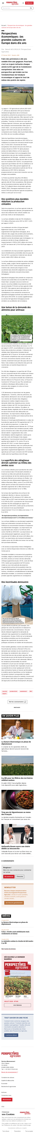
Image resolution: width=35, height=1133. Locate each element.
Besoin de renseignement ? (9, 1072)
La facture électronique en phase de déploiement (16, 743)
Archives (4, 1092)
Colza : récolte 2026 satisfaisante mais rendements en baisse (15, 933)
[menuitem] (23, 3)
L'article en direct (11, 1035)
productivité (13, 691)
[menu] (3, 3)
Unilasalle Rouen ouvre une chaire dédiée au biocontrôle (15, 848)
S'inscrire (20, 876)
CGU (2, 1106)
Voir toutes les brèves (8, 949)
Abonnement (7, 1099)
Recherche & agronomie (8, 1086)
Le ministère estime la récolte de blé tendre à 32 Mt (17, 942)
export (4, 693)
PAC (31, 691)
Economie (4, 1083)
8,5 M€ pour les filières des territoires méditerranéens (17, 779)
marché (5, 691)
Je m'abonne (17, 1005)
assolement (23, 691)
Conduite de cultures (7, 1077)
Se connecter (8, 876)
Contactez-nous (6, 1095)
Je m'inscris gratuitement (14, 902)
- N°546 (11, 1001)
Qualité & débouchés (7, 1080)
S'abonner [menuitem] (29, 3)
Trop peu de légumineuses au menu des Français (16, 813)
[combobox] (17, 8)
